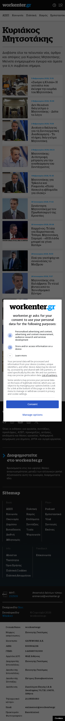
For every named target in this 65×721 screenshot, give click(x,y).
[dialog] (32, 360)
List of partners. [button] (49, 375)
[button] (33, 355)
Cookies (59, 718)
